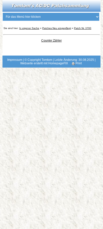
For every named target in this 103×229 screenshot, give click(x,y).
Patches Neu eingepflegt (56, 28)
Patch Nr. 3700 (82, 28)
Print (78, 63)
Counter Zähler (51, 40)
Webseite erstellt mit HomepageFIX (44, 63)
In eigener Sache (29, 28)
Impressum (14, 60)
